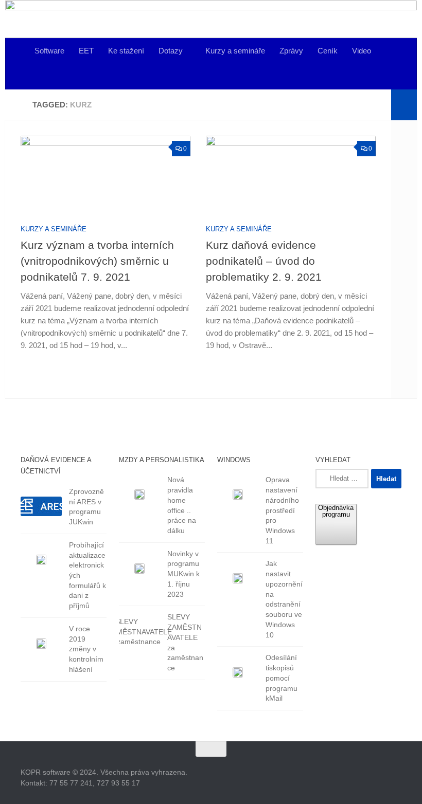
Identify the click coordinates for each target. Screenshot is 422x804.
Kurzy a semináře (235, 50)
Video (361, 50)
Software (49, 50)
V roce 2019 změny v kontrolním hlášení (86, 649)
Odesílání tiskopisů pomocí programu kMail (281, 677)
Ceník (328, 50)
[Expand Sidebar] (404, 104)
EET (86, 50)
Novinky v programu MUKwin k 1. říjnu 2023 (183, 574)
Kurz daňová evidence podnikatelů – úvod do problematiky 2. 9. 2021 (264, 261)
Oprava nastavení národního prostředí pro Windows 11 (282, 510)
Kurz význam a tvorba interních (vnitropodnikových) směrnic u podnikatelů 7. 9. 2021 (97, 261)
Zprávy (291, 50)
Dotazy (171, 50)
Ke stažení (126, 50)
